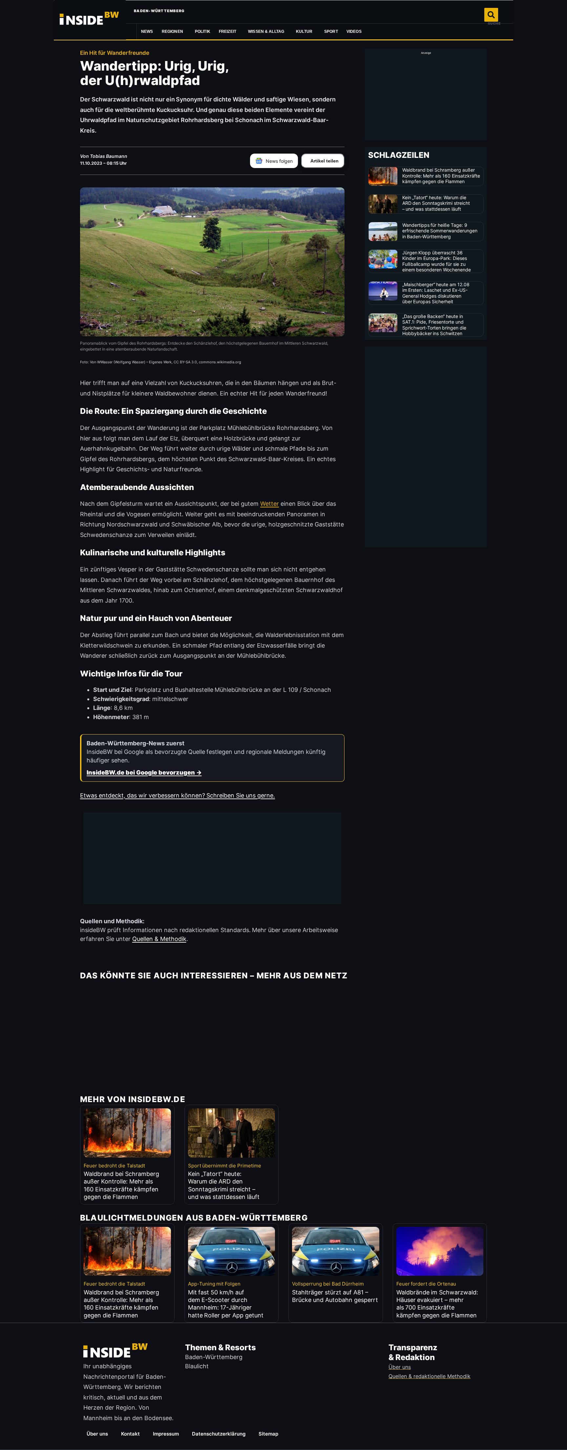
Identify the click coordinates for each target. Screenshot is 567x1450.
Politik (202, 31)
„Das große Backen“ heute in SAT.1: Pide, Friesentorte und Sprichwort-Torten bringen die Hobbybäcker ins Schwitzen (434, 324)
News (147, 31)
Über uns (97, 1434)
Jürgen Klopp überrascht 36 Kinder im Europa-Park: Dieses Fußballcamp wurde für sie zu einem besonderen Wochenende (436, 261)
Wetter (269, 503)
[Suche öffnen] (491, 15)
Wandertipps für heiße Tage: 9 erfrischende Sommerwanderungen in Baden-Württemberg (440, 230)
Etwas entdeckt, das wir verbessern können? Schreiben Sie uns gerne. (177, 795)
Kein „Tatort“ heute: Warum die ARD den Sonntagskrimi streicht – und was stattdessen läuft (436, 203)
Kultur (304, 31)
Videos (354, 31)
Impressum (166, 1434)
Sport (331, 31)
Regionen (172, 31)
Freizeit (227, 31)
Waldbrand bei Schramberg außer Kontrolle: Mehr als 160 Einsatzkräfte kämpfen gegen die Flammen (441, 175)
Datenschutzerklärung (218, 1434)
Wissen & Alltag (266, 31)
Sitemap (268, 1434)
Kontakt (130, 1434)
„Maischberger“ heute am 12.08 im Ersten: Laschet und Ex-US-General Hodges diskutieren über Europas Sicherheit (436, 293)
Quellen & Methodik (159, 938)
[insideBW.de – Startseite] (90, 19)
